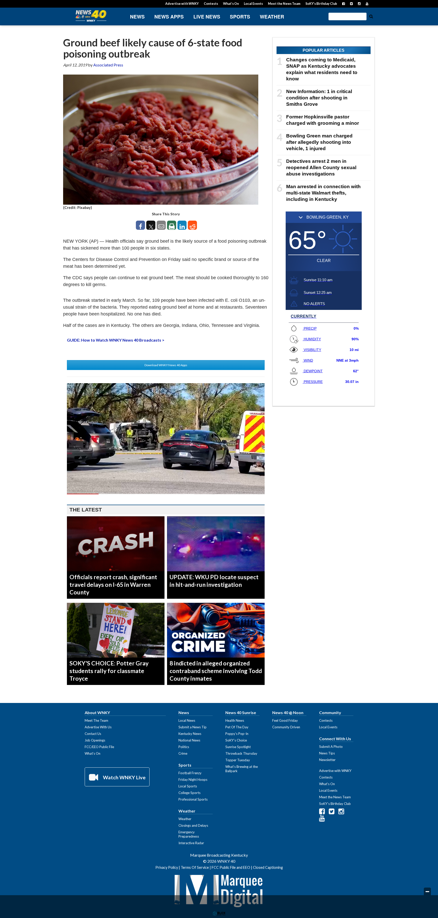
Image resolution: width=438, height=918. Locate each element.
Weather (272, 16)
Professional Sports (193, 799)
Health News (234, 720)
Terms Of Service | (196, 867)
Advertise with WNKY (182, 4)
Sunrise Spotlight (238, 747)
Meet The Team (96, 720)
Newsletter (327, 760)
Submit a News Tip (192, 727)
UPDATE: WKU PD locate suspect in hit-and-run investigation (214, 580)
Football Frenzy (190, 773)
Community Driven (286, 727)
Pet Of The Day (236, 727)
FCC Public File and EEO (231, 867)
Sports (240, 16)
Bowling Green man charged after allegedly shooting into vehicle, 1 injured (319, 142)
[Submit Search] (371, 16)
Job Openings (95, 740)
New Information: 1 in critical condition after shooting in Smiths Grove (319, 98)
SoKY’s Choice (236, 740)
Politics (183, 747)
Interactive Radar (191, 843)
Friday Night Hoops (192, 780)
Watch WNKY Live (123, 777)
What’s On (231, 4)
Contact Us (93, 734)
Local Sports (187, 786)
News (137, 16)
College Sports (189, 793)
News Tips (327, 753)
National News (189, 740)
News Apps (169, 16)
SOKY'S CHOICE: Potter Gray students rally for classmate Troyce (109, 671)
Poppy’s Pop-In (236, 734)
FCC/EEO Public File (99, 747)
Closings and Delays (193, 825)
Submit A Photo (331, 747)
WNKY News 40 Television (91, 16)
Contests (211, 4)
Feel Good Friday (285, 720)
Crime (182, 753)
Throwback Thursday (241, 753)
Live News (206, 16)
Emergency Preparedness (188, 834)
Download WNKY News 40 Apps (165, 365)
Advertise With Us (98, 727)
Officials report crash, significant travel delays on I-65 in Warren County (113, 584)
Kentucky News (189, 734)
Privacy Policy (166, 867)
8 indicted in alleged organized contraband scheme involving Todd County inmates (216, 671)
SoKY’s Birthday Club (321, 4)
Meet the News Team (284, 4)
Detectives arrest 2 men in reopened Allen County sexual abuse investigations (321, 167)
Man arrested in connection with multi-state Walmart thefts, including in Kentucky (323, 193)
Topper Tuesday (237, 760)
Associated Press (108, 64)
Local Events (253, 4)
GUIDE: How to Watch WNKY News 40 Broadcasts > (116, 340)
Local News (186, 720)
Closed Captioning (268, 867)
